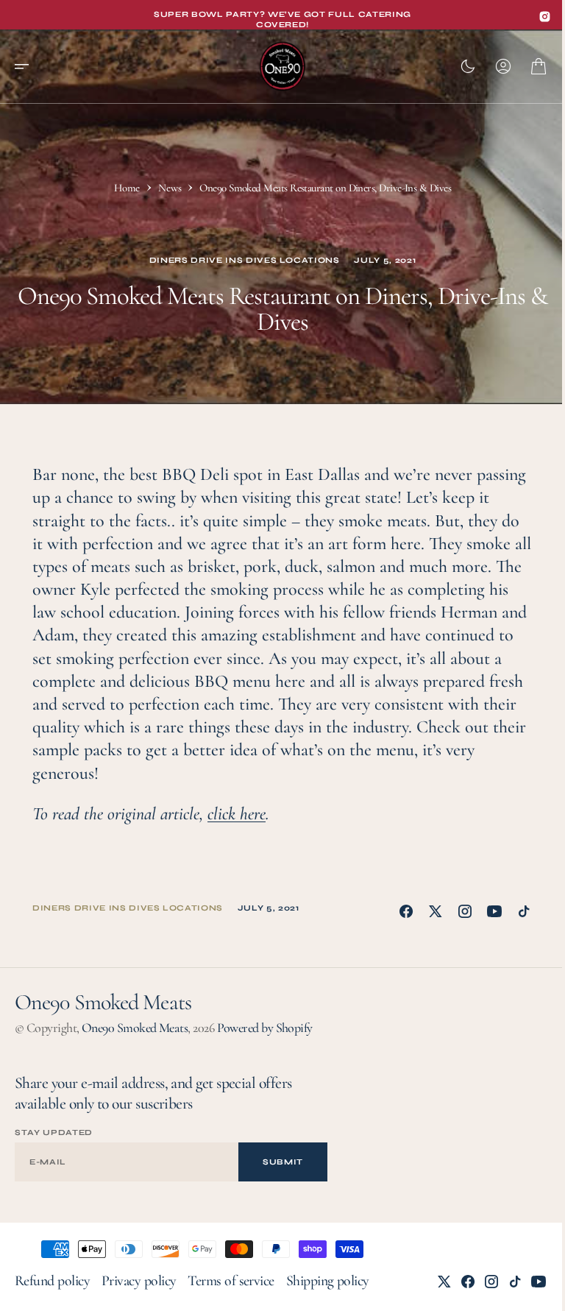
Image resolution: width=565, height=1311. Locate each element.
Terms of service (231, 1281)
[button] (26, 66)
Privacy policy (139, 1281)
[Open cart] (538, 66)
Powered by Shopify (265, 1028)
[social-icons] (544, 16)
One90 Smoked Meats (135, 1028)
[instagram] (465, 911)
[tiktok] (524, 911)
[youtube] (494, 911)
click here (236, 813)
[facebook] (406, 911)
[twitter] (435, 911)
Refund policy (52, 1281)
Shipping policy (327, 1281)
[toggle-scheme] (468, 66)
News (169, 187)
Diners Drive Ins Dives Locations (244, 260)
